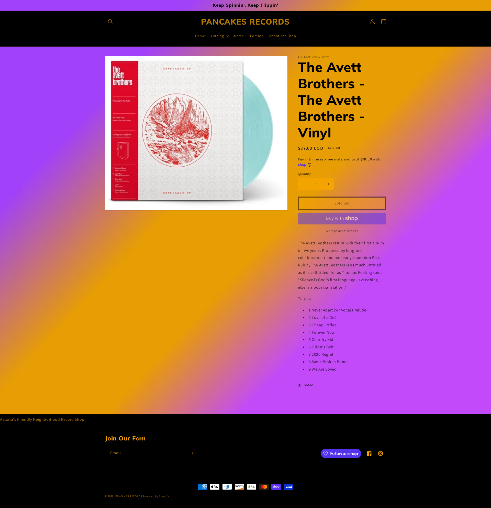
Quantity (304, 174)
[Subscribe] (191, 453)
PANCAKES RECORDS (128, 496)
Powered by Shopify (156, 496)
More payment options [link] (342, 231)
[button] (110, 21)
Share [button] (308, 385)
